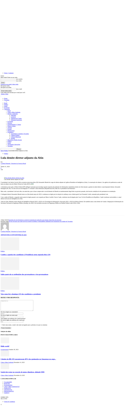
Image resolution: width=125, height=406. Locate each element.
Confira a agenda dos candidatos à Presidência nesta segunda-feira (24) (25, 254)
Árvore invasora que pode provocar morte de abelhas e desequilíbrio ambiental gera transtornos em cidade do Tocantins (41, 221)
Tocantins (6, 100)
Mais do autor (23, 235)
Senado (13, 138)
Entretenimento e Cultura (14, 124)
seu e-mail (19, 89)
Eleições (9, 123)
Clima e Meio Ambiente (13, 112)
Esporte (9, 129)
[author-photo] (5, 230)
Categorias (7, 109)
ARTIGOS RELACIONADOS (10, 235)
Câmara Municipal (16, 137)
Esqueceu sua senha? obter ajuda (9, 84)
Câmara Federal (15, 135)
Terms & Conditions (9, 401)
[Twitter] (9, 172)
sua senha (19, 81)
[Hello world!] (5, 343)
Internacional (10, 130)
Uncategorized (5, 349)
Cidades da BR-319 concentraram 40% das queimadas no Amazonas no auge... (28, 359)
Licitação (13, 117)
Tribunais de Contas (16, 118)
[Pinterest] (16, 172)
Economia (7, 107)
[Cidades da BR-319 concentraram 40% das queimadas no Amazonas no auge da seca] (5, 356)
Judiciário (13, 115)
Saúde (5, 106)
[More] (28, 172)
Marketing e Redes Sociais (14, 140)
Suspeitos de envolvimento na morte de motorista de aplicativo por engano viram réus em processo (35, 220)
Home (5, 98)
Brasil (5, 103)
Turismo (9, 127)
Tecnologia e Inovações (13, 144)
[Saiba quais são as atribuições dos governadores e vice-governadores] (10, 269)
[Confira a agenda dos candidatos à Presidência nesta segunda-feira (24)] (10, 249)
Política (6, 104)
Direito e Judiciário (12, 114)
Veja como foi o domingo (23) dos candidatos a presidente (21, 294)
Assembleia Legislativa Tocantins (20, 133)
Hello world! (5, 346)
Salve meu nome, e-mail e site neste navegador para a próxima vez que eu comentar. (24, 325)
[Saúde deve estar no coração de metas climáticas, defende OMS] (5, 368)
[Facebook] (3, 172)
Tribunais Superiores (16, 120)
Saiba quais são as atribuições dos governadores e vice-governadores (24, 274)
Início (2, 150)
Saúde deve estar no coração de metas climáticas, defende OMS (22, 372)
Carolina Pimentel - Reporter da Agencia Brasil (13, 163)
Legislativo (10, 132)
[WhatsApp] (22, 172)
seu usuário (19, 79)
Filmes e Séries (11, 126)
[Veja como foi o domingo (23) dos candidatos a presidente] (10, 289)
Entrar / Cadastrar (9, 73)
